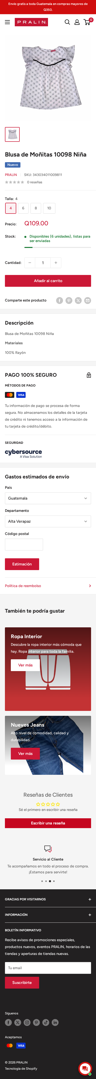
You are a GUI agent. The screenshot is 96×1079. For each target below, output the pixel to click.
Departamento (17, 510)
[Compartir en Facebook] (59, 300)
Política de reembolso (23, 586)
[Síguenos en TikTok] (45, 1022)
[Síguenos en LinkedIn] (55, 1022)
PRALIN (11, 175)
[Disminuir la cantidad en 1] (30, 263)
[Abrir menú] (7, 22)
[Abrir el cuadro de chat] (85, 1069)
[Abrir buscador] (67, 22)
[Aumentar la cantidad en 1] (56, 263)
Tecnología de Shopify (21, 1068)
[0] (87, 22)
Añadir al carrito (48, 280)
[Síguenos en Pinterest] (36, 1022)
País (8, 487)
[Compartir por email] (87, 300)
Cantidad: (13, 262)
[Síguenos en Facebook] (8, 1022)
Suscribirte (22, 982)
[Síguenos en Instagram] (27, 1022)
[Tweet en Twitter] (78, 300)
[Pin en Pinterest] (68, 300)
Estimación (22, 564)
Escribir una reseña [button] (48, 823)
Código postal (17, 534)
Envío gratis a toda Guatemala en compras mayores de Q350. (48, 7)
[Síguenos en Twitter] (17, 1022)
